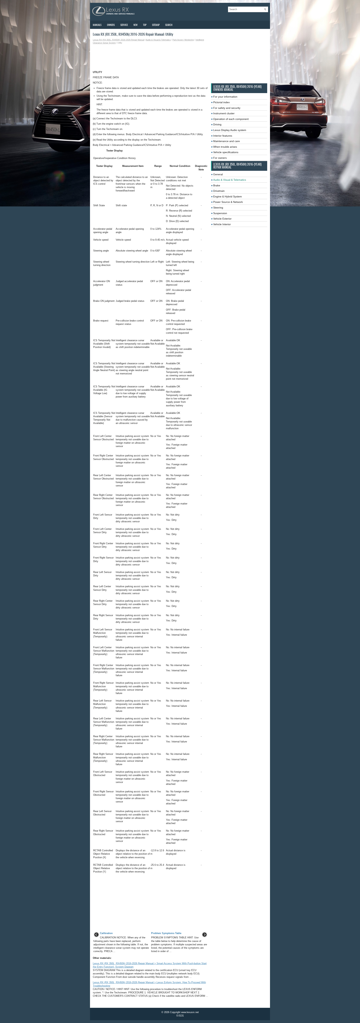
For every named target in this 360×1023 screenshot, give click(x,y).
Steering (218, 207)
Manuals (97, 24)
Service (124, 24)
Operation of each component (231, 118)
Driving (217, 124)
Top (144, 24)
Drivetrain (219, 190)
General (218, 174)
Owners (111, 24)
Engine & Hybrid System (227, 196)
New (135, 24)
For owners (220, 157)
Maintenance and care (226, 141)
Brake (216, 185)
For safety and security (226, 107)
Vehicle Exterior (222, 218)
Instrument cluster (224, 113)
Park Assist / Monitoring (183, 40)
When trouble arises (225, 146)
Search (168, 24)
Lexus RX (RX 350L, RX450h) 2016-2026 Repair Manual (118, 40)
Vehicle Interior (222, 224)
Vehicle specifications (225, 152)
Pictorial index (221, 102)
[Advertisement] (150, 57)
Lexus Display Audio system (229, 130)
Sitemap (156, 24)
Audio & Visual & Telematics (158, 40)
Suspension (220, 213)
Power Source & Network (228, 201)
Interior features (222, 135)
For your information (225, 96)
